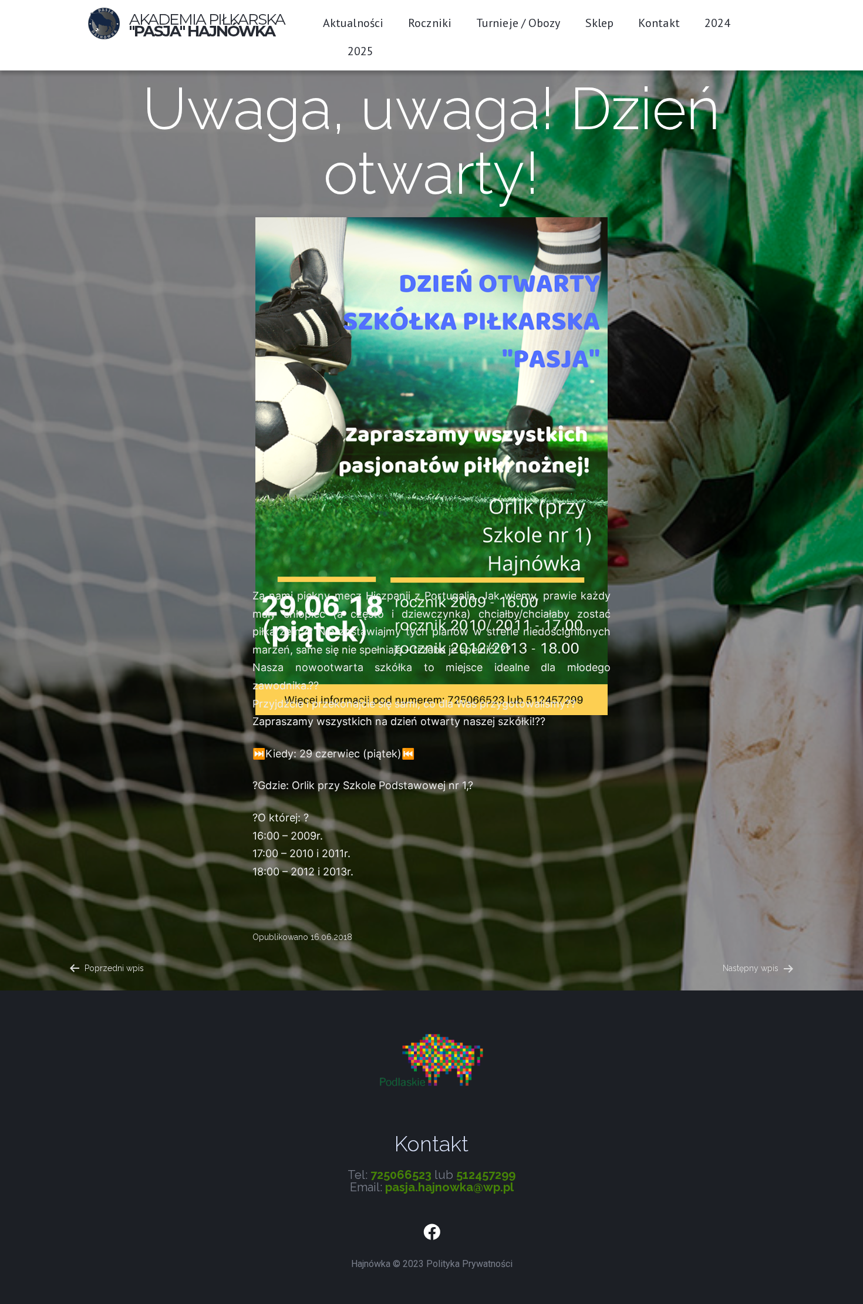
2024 (717, 23)
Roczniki (429, 23)
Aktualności (353, 23)
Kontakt (659, 23)
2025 (360, 51)
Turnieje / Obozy (518, 23)
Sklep (599, 23)
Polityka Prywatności (469, 1263)
